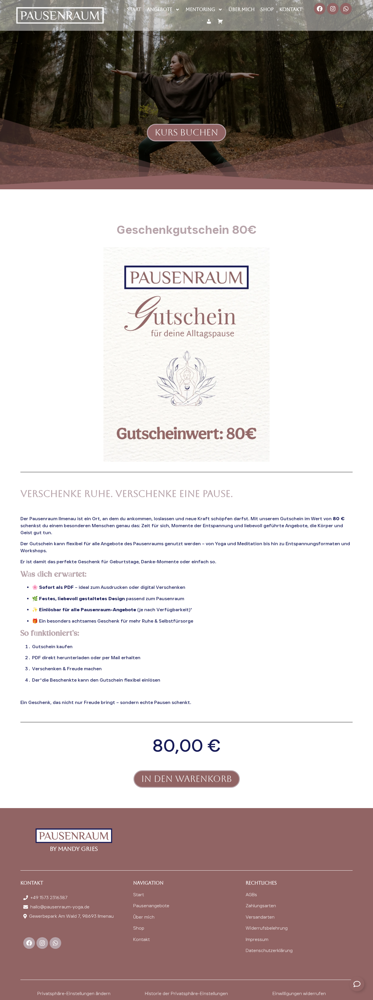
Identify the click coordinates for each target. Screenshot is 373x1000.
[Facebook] (320, 9)
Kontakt (290, 9)
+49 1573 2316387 (48, 897)
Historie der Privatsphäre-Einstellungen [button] (186, 993)
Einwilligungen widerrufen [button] (299, 993)
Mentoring (200, 9)
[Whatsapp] (346, 9)
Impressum (257, 939)
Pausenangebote (151, 905)
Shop (267, 9)
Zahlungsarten (261, 905)
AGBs (251, 894)
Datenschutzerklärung (269, 950)
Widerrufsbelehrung (267, 928)
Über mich (241, 9)
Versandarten (260, 917)
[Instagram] (333, 9)
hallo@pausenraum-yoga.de (59, 907)
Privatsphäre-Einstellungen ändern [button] (73, 993)
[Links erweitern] (357, 984)
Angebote (159, 9)
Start (134, 9)
